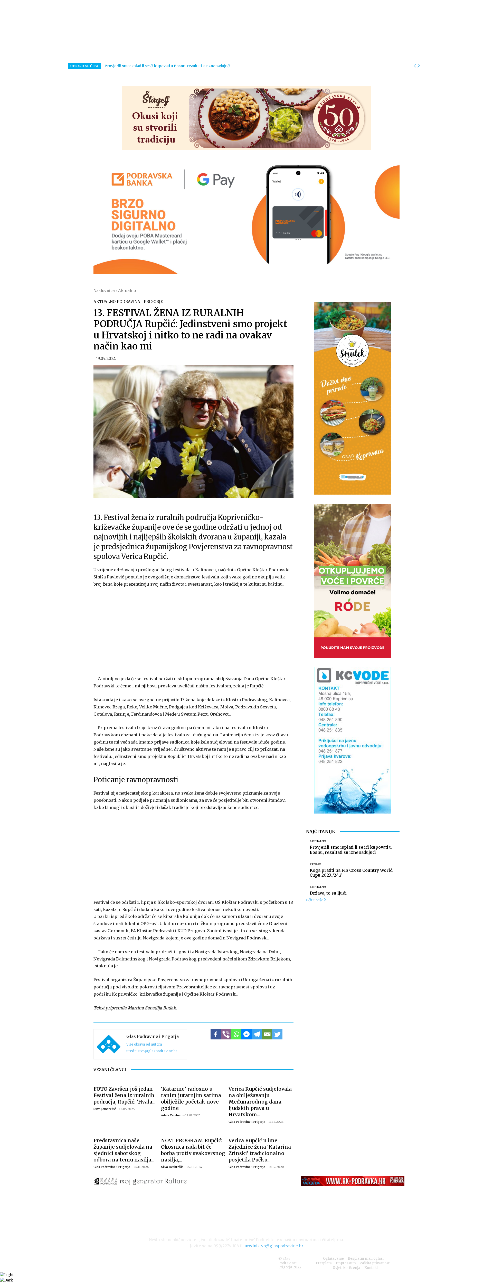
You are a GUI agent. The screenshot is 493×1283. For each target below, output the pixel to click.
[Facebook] (216, 1034)
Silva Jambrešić (104, 1109)
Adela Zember (171, 1115)
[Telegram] (257, 1034)
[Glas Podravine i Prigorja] (108, 1044)
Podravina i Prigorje (140, 302)
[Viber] (226, 1034)
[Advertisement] (193, 630)
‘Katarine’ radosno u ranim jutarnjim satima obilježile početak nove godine (191, 1098)
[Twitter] (277, 1034)
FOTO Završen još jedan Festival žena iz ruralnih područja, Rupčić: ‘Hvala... (124, 1095)
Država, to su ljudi (328, 893)
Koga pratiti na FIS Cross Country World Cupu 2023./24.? (351, 873)
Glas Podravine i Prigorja (152, 1036)
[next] (418, 66)
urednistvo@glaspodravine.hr (151, 1051)
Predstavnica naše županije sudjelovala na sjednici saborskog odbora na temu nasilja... (124, 1150)
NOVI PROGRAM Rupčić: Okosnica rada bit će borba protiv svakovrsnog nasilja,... (193, 1150)
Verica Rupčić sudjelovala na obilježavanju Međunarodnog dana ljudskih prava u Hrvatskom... (260, 1102)
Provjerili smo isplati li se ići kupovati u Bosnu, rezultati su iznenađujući (167, 66)
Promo (315, 864)
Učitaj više (314, 900)
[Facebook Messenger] (246, 1034)
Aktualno (127, 290)
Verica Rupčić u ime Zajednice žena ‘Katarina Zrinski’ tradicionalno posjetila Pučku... (260, 1150)
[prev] (414, 66)
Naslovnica (104, 290)
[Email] (267, 1034)
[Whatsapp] (236, 1034)
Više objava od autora (144, 1044)
